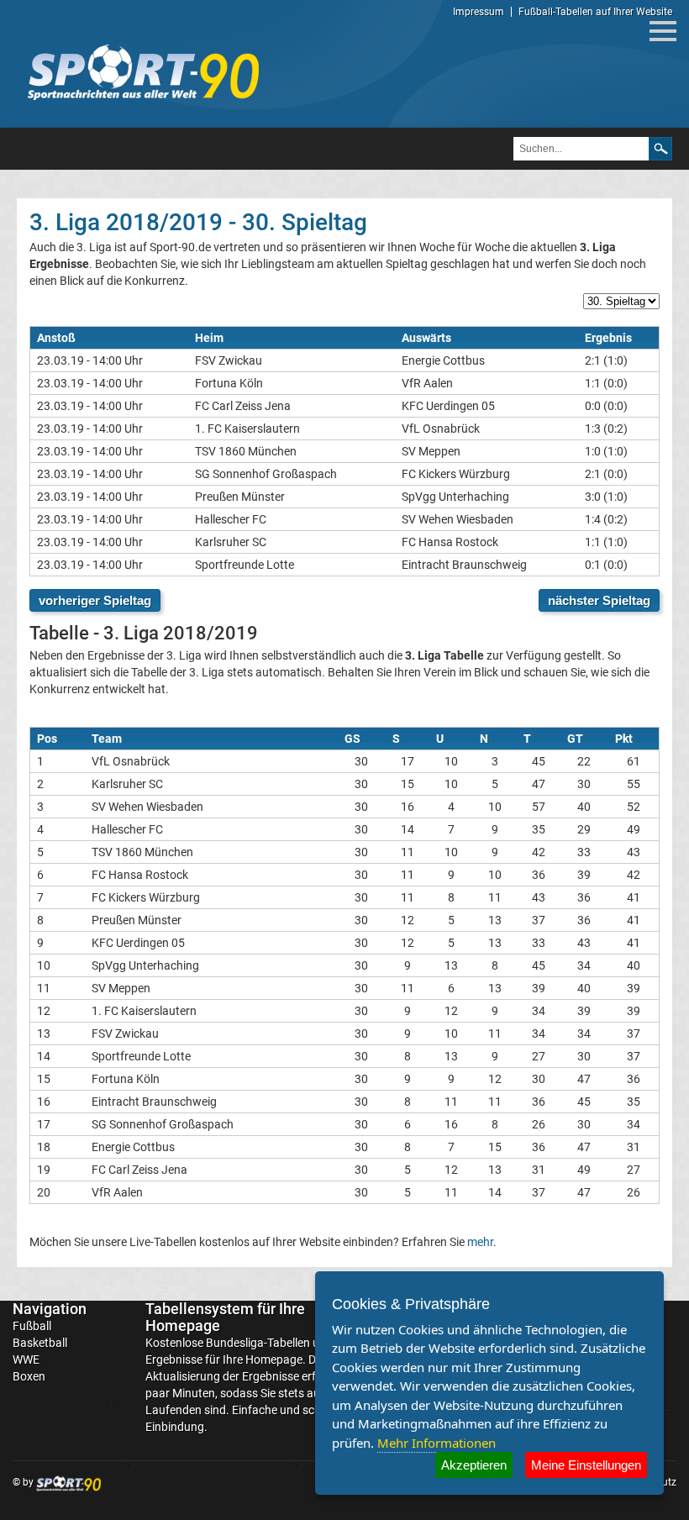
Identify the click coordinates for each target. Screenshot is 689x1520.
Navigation (50, 1309)
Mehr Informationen (436, 1442)
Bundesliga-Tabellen (258, 1342)
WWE (26, 1359)
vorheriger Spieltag (95, 600)
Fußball (32, 1326)
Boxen (29, 1376)
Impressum (478, 12)
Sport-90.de (143, 72)
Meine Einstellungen (586, 1465)
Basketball (40, 1342)
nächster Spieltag (599, 600)
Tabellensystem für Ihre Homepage (225, 1317)
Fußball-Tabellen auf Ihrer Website (595, 12)
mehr (480, 1242)
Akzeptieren (474, 1465)
